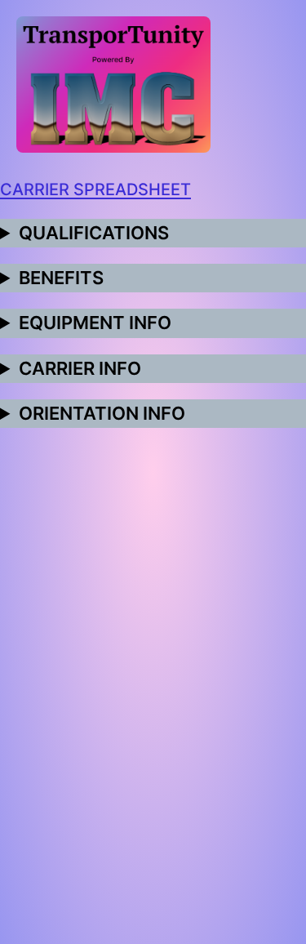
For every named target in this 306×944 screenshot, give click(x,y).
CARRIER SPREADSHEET (95, 189)
